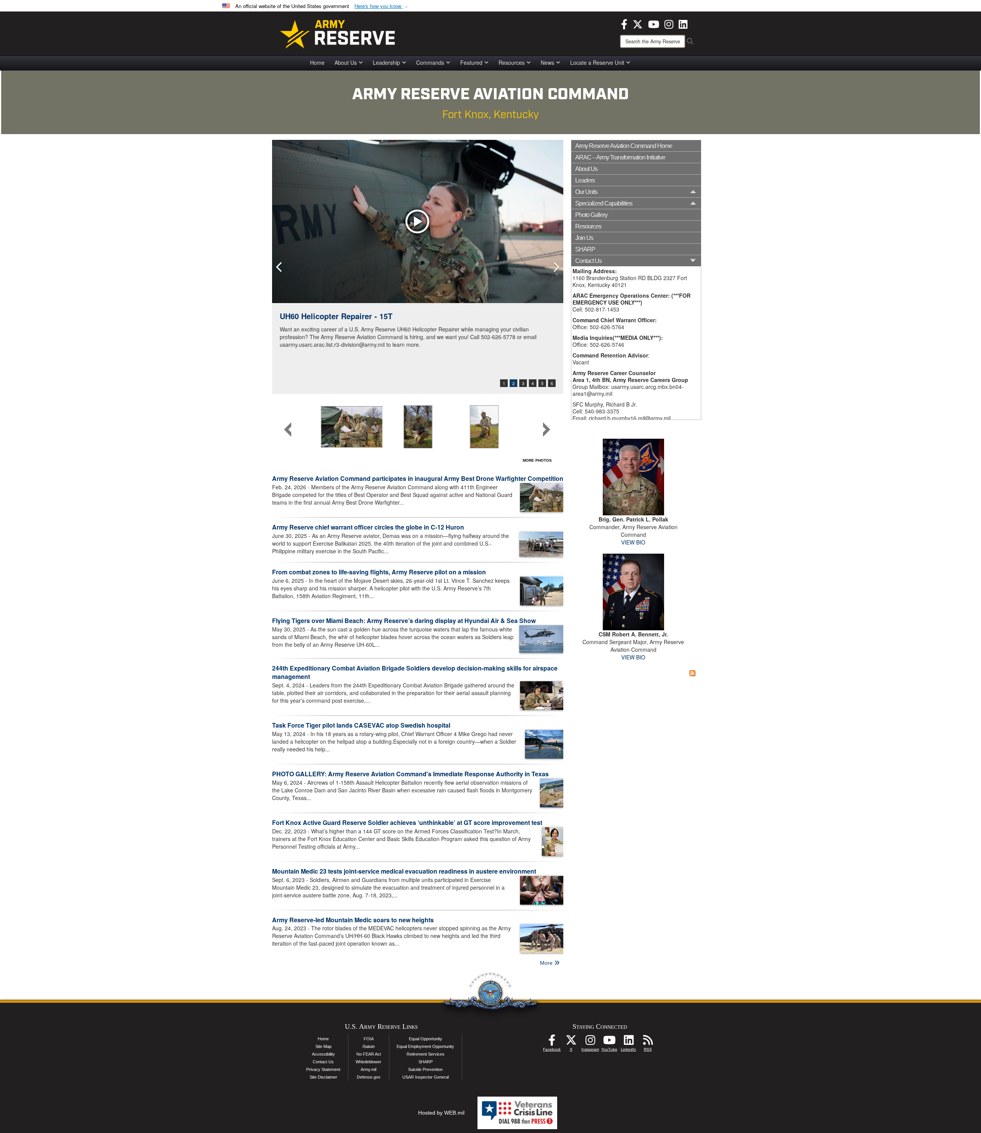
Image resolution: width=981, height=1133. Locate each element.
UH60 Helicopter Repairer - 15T (336, 315)
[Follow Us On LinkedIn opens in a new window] (628, 1042)
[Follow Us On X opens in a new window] (571, 1042)
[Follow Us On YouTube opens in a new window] (609, 1042)
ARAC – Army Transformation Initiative (620, 157)
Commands (430, 62)
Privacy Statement (323, 1069)
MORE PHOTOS (537, 460)
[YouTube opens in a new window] (653, 23)
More (547, 963)
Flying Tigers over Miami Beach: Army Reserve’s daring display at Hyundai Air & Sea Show (404, 620)
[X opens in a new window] (638, 23)
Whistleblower (368, 1061)
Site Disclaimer (323, 1077)
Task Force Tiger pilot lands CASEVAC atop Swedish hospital (361, 725)
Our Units (586, 192)
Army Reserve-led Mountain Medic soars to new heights (353, 919)
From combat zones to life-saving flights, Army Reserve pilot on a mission (379, 571)
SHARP (585, 249)
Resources (512, 62)
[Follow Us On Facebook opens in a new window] (551, 1042)
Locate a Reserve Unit (597, 62)
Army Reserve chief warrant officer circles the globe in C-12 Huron (368, 527)
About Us (346, 62)
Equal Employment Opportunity (425, 1046)
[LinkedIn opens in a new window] (683, 23)
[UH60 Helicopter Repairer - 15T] (417, 221)
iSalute (369, 1046)
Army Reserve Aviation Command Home (623, 146)
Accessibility (323, 1054)
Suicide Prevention (425, 1069)
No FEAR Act (368, 1054)
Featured (471, 62)
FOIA (369, 1038)
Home (317, 62)
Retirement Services (426, 1054)
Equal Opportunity (425, 1038)
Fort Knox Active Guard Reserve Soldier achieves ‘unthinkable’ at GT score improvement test (407, 822)
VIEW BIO (633, 542)
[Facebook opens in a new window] (624, 23)
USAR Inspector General (425, 1077)
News (547, 62)
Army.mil (368, 1069)
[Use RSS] (647, 1042)
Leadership (386, 62)
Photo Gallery (591, 215)
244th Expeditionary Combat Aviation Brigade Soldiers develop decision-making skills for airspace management (415, 672)
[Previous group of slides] (288, 429)
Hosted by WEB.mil (441, 1113)
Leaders (585, 180)
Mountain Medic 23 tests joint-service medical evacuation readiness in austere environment (404, 871)
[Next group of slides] (546, 429)
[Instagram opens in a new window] (668, 23)
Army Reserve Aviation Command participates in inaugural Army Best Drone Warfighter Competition (417, 478)
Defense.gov (369, 1077)
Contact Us (323, 1061)
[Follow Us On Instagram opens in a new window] (590, 1042)
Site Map (323, 1046)
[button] (382, 6)
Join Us (584, 237)
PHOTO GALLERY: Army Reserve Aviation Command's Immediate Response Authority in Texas (410, 773)
